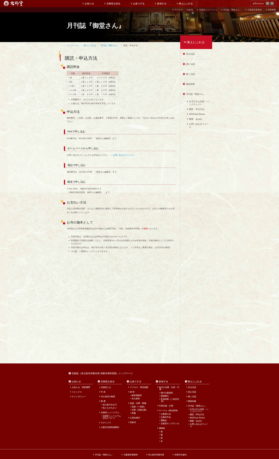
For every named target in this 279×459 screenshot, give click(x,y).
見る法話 (190, 54)
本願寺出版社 (181, 455)
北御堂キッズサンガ (170, 423)
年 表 (103, 392)
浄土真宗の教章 (108, 396)
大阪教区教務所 (254, 10)
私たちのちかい (110, 408)
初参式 (133, 422)
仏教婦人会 (166, 414)
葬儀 (134, 413)
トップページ (73, 45)
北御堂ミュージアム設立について (112, 417)
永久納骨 (136, 398)
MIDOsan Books (197, 114)
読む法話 (190, 64)
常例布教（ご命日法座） (170, 400)
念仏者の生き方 (110, 404)
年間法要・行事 (166, 406)
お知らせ (89, 3)
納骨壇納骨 (137, 395)
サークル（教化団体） (169, 410)
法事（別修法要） (140, 410)
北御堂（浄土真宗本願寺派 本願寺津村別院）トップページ (102, 373)
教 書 (103, 401)
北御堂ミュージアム (208, 10)
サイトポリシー (79, 396)
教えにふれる (186, 3)
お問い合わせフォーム (199, 125)
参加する (161, 3)
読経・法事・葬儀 (138, 403)
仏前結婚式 (135, 418)
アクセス (179, 10)
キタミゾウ (106, 422)
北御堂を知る (113, 3)
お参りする (139, 3)
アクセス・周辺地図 (139, 387)
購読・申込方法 (196, 109)
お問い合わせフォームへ (124, 155)
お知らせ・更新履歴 (81, 387)
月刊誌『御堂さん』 (232, 10)
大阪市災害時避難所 (110, 427)
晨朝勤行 (165, 396)
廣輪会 (164, 420)
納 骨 (190, 10)
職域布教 (190, 84)
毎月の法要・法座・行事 (169, 388)
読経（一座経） (139, 406)
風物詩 (162, 428)
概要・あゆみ (195, 119)
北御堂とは (106, 387)
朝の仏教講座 (167, 393)
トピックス (77, 392)
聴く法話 (190, 74)
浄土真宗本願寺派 (156, 455)
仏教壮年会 (166, 417)
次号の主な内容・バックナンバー (199, 102)
